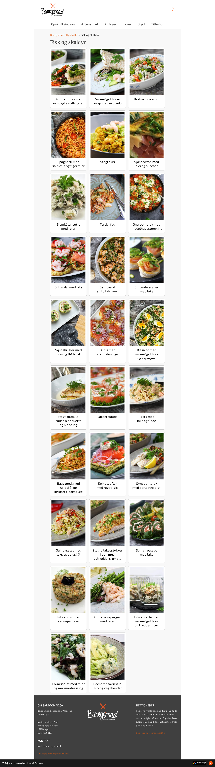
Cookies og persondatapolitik (150, 732)
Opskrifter (72, 34)
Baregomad (57, 34)
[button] (172, 10)
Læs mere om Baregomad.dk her (53, 753)
